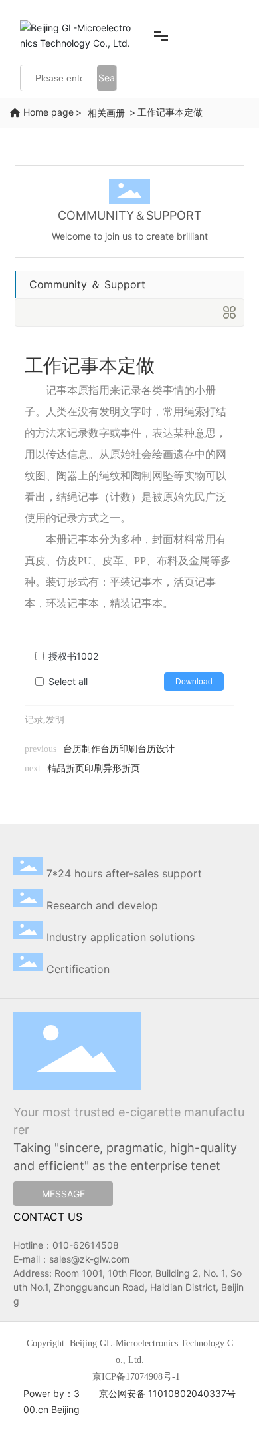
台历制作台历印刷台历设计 (119, 749)
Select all (68, 681)
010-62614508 (85, 1245)
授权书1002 (73, 656)
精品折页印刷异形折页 (93, 768)
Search (106, 81)
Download (194, 681)
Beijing (65, 1409)
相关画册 (106, 112)
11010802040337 (187, 1393)
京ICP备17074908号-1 (136, 1377)
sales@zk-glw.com (89, 1259)
